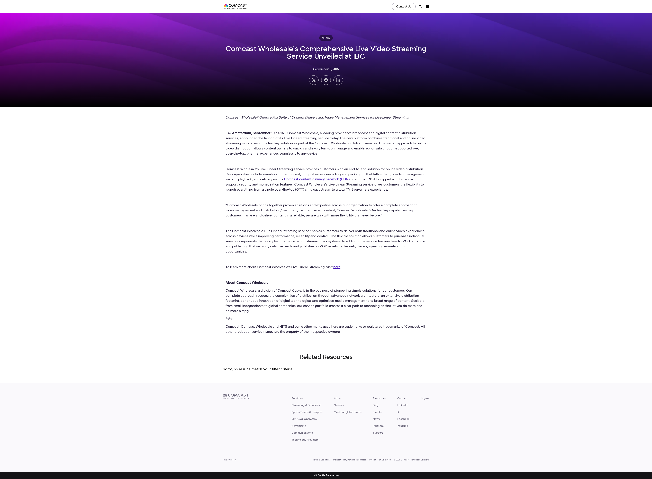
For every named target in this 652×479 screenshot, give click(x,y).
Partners (378, 425)
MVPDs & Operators (304, 419)
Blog (375, 405)
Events (377, 412)
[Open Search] (420, 6)
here (336, 267)
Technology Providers (305, 439)
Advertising (299, 425)
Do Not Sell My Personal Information (349, 460)
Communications (302, 432)
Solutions (297, 398)
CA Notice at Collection (380, 460)
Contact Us (403, 6)
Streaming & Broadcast (306, 405)
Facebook (403, 419)
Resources (379, 398)
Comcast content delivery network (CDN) (317, 179)
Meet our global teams (347, 412)
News (376, 419)
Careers (339, 405)
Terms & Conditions (322, 460)
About (337, 398)
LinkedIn (402, 405)
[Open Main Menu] (427, 6)
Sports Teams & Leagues (307, 412)
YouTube (402, 425)
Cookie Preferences (328, 475)
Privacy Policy (229, 460)
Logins (425, 398)
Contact (402, 398)
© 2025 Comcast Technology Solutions (411, 460)
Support (378, 432)
